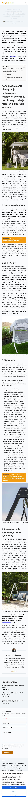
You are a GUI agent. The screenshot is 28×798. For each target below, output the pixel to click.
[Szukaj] (25, 2)
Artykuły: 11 (14, 671)
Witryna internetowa (7, 727)
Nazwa (5, 718)
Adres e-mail (6, 723)
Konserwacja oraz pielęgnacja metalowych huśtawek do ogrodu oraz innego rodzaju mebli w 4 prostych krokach (13, 70)
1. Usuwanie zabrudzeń (10, 73)
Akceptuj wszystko (14, 787)
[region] (14, 784)
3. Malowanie (8, 76)
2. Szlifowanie (8, 74)
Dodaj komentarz (7, 732)
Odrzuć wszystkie (14, 795)
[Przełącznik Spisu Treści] (23, 66)
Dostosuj (14, 791)
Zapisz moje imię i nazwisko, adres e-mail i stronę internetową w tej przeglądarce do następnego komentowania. (13, 746)
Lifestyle (14, 23)
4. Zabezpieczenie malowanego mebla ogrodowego (14, 78)
